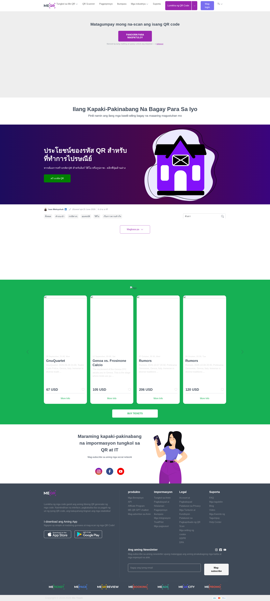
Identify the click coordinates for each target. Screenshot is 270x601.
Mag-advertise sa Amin (139, 514)
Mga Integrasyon (162, 518)
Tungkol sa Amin (162, 498)
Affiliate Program (136, 506)
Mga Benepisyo (136, 498)
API (130, 502)
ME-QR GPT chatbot (138, 510)
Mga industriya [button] (138, 4)
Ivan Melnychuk (56, 209)
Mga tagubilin (216, 502)
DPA (181, 542)
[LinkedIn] (66, 209)
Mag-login (207, 5)
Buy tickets (135, 413)
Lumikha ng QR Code (178, 5)
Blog (211, 506)
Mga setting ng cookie (186, 532)
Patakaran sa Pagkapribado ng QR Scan (189, 522)
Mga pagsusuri (161, 526)
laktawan (160, 44)
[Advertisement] (135, 78)
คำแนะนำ (60, 216)
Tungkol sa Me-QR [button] (66, 4)
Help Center (215, 522)
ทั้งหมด (48, 216)
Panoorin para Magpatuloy (135, 36)
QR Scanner (88, 4)
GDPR (182, 538)
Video (212, 510)
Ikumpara (121, 4)
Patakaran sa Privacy (190, 506)
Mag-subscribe (216, 569)
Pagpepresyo (106, 4)
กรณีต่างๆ (73, 216)
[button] (220, 4)
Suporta (157, 4)
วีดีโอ (96, 216)
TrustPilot (158, 522)
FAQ (211, 498)
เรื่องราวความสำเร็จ (112, 216)
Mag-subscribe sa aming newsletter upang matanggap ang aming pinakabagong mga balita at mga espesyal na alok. (174, 556)
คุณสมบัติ (86, 216)
